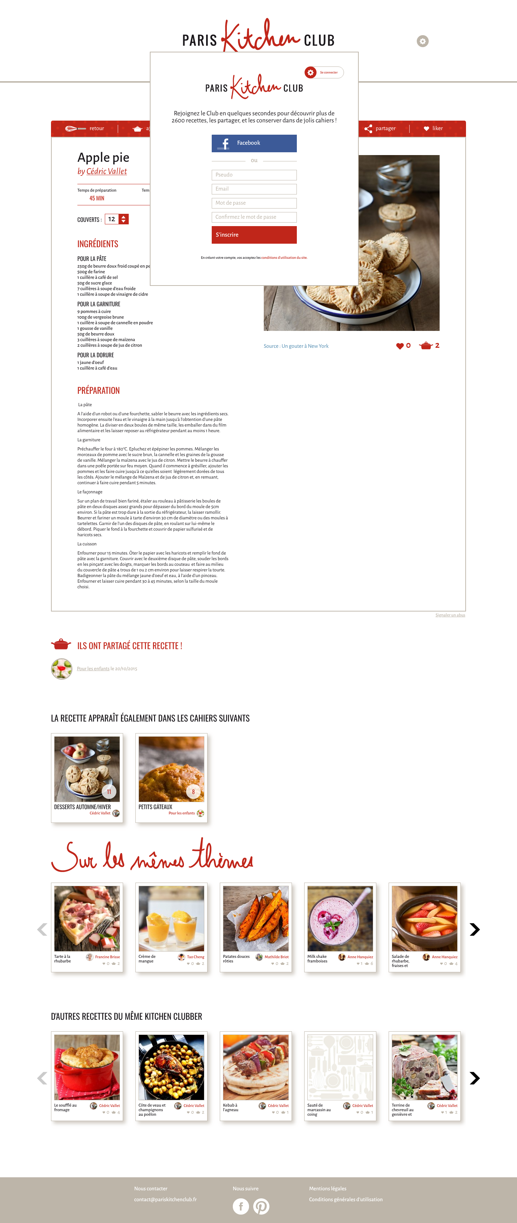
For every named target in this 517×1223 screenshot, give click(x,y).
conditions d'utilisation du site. (284, 258)
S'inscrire (227, 235)
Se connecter (329, 72)
